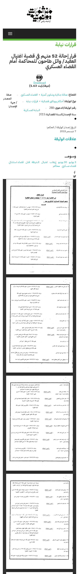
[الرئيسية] (39, 14)
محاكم (56, 166)
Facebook (74, 172)
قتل (28, 162)
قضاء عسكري (69, 166)
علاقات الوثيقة (65, 139)
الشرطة (35, 162)
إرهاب (53, 162)
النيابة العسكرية (32, 110)
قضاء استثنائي (16, 162)
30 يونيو (62, 162)
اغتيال (44, 162)
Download (40, 83)
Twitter (74, 176)
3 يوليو (72, 162)
